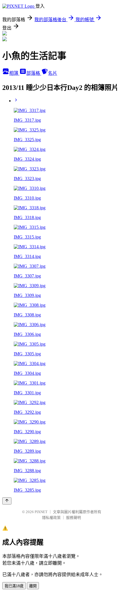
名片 (52, 73)
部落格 (33, 73)
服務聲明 (73, 517)
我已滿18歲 (14, 586)
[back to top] (6, 501)
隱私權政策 (51, 517)
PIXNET (41, 512)
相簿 (14, 73)
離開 (33, 586)
